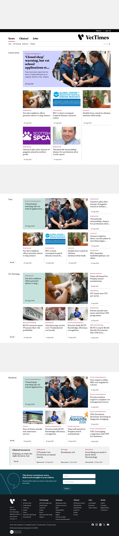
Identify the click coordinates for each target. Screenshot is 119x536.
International (27, 517)
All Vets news (27, 503)
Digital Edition (105, 508)
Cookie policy (41, 525)
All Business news (61, 503)
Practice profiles (61, 517)
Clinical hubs (77, 505)
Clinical (23, 38)
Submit (66, 488)
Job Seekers (92, 503)
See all (12, 262)
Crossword (104, 510)
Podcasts (103, 505)
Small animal (27, 505)
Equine (25, 510)
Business (25, 44)
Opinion (41, 517)
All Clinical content (79, 503)
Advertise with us (15, 514)
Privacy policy (51, 525)
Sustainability (60, 510)
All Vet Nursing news (45, 503)
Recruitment (13, 516)
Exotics (76, 514)
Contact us (13, 519)
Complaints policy (30, 525)
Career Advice (93, 508)
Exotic (25, 512)
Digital (58, 514)
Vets (10, 44)
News (11, 38)
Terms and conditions (16, 525)
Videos (103, 503)
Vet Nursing (17, 44)
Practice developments (63, 519)
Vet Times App (14, 512)
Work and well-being (29, 514)
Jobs (35, 38)
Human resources (61, 505)
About (12, 507)
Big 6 (57, 508)
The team (13, 509)
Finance (58, 512)
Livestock (26, 508)
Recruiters (92, 505)
